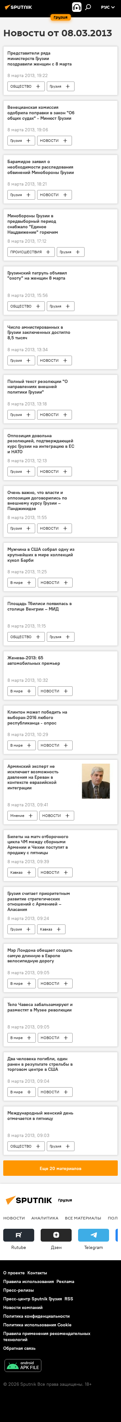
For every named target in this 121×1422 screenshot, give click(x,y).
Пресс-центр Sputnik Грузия (32, 1299)
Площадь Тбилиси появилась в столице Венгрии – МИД (39, 606)
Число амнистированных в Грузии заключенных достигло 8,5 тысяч (38, 333)
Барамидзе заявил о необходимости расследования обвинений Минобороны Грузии (40, 167)
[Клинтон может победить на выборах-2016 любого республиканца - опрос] (96, 713)
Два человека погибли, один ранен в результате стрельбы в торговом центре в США (40, 1064)
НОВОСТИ (49, 140)
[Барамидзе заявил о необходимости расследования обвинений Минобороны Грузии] (96, 163)
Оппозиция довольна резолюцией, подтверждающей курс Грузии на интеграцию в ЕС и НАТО (40, 444)
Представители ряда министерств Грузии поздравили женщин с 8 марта (39, 58)
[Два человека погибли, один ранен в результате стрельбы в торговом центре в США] (96, 1060)
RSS (69, 1299)
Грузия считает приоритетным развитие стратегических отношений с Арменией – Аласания (38, 901)
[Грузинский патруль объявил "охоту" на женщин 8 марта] (96, 274)
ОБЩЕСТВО (21, 86)
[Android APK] (23, 1366)
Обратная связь (19, 1348)
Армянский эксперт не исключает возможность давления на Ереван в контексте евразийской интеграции (32, 777)
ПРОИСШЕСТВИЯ (26, 251)
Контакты (37, 1273)
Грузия (55, 86)
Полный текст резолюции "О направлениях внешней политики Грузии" (37, 387)
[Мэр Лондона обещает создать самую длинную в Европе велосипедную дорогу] (96, 951)
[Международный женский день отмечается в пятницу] (96, 1114)
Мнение (17, 815)
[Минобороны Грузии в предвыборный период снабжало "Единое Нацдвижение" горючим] (96, 217)
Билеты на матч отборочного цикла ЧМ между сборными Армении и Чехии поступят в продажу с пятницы (37, 844)
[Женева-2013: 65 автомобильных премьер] (96, 659)
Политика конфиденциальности (36, 1316)
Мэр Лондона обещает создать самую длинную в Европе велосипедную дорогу (39, 956)
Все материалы (83, 1218)
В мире (16, 582)
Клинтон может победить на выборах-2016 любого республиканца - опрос (37, 717)
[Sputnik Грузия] (19, 10)
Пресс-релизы (18, 1290)
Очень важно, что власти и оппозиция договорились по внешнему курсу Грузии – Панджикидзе (37, 500)
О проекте (14, 1273)
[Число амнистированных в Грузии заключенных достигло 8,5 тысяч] (96, 328)
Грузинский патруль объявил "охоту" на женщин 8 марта (37, 275)
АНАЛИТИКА (44, 1218)
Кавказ (16, 872)
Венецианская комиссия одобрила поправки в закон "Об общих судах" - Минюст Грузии (41, 113)
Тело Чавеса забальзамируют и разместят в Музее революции (40, 1007)
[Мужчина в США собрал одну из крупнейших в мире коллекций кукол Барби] (96, 550)
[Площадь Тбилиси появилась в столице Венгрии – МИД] (96, 605)
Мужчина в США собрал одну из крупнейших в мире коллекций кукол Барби (41, 555)
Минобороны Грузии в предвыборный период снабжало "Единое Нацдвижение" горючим (32, 224)
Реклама (65, 1281)
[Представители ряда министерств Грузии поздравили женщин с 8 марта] (96, 54)
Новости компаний (23, 1307)
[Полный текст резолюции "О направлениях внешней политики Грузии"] (96, 382)
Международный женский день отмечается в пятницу (40, 1115)
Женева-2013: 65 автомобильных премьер (33, 660)
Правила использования (28, 1281)
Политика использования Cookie (37, 1325)
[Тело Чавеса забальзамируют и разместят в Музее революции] (96, 1006)
